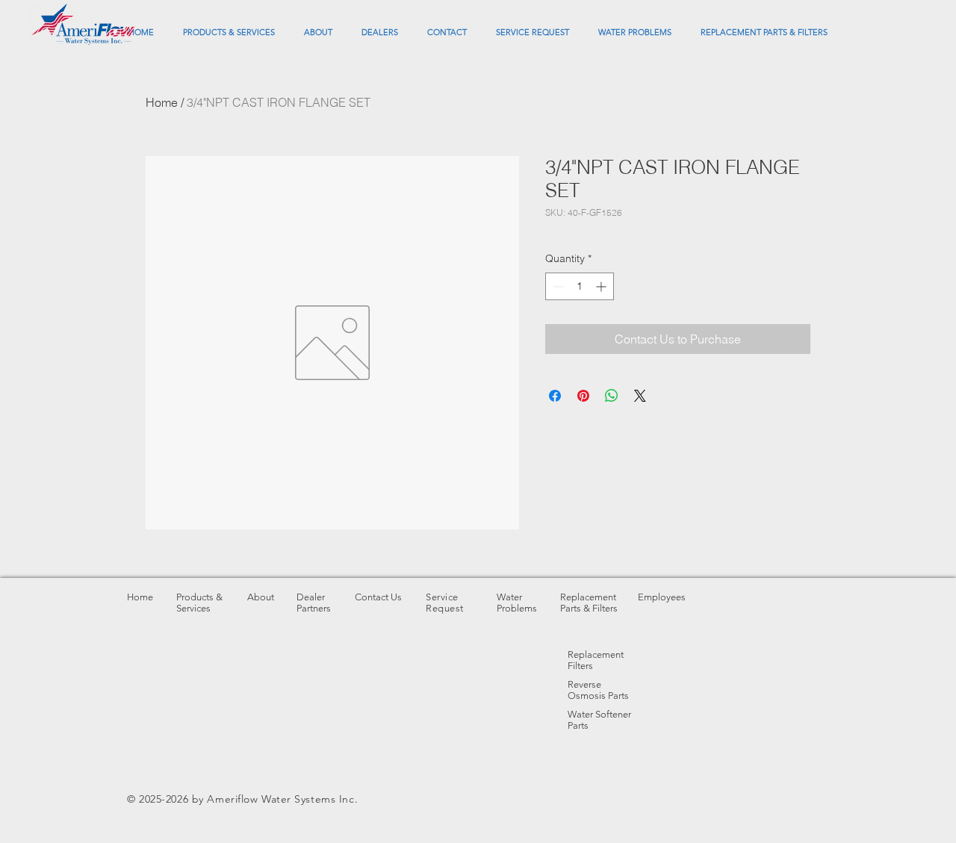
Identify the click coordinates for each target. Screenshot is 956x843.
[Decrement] (556, 286)
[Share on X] (640, 396)
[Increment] (602, 286)
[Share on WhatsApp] (612, 396)
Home (162, 102)
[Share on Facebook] (555, 396)
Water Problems (517, 602)
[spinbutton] (579, 286)
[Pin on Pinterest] (583, 396)
